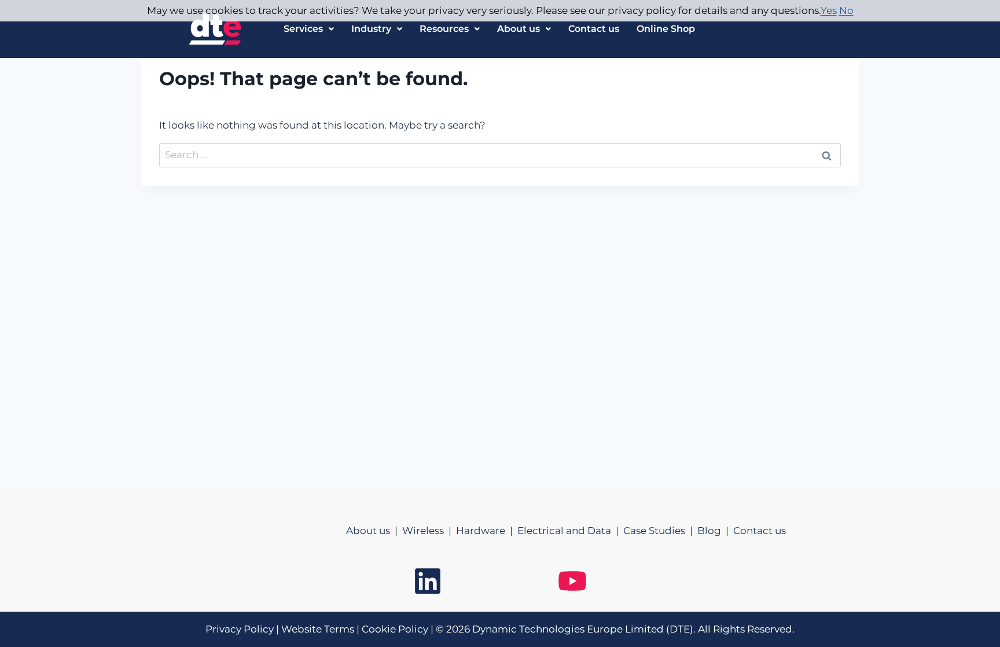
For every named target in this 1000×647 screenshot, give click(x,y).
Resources (444, 28)
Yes (829, 10)
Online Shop (666, 28)
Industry (371, 28)
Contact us (593, 28)
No (846, 10)
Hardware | (486, 530)
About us (518, 28)
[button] (309, 29)
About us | (374, 530)
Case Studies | (660, 530)
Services (303, 28)
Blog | (715, 530)
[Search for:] (500, 154)
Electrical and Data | (570, 530)
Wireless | (429, 530)
